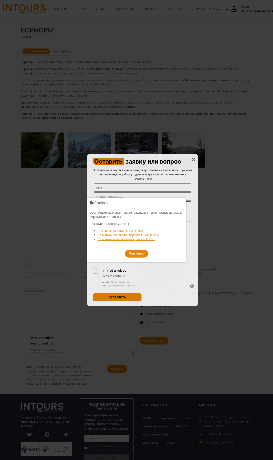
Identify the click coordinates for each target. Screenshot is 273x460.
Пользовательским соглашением (120, 231)
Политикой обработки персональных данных (128, 235)
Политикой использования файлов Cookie (126, 239)
